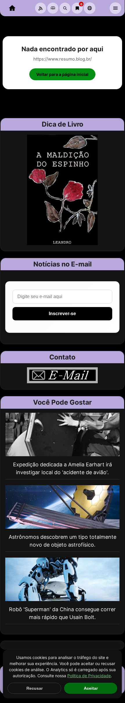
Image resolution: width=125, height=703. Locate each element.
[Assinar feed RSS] (40, 8)
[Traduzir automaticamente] (89, 8)
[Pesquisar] (64, 8)
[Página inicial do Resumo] (12, 8)
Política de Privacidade (89, 675)
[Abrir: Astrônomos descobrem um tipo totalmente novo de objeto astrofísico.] (62, 507)
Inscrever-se (62, 313)
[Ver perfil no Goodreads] (52, 8)
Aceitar (91, 688)
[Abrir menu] (115, 8)
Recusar (34, 688)
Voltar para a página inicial (62, 74)
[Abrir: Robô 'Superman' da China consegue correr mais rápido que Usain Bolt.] (62, 579)
